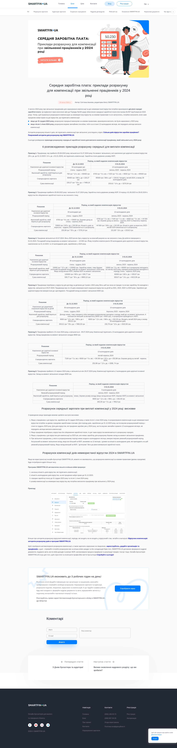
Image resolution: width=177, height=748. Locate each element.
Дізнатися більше (156, 734)
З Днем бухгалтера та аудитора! (68, 667)
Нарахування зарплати (91, 730)
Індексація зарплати (59, 11)
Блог (72, 4)
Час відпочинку (169, 11)
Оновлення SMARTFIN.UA (131, 11)
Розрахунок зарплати (41, 11)
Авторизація (131, 718)
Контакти (93, 4)
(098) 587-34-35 (110, 718)
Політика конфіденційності (115, 726)
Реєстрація (131, 714)
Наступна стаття (102, 662)
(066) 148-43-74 (110, 714)
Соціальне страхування (78, 11)
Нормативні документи (151, 11)
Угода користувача (112, 722)
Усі (28, 11)
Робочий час (113, 11)
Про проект (86, 722)
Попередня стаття (73, 662)
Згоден (155, 738)
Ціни (82, 4)
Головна (61, 4)
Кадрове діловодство (98, 11)
